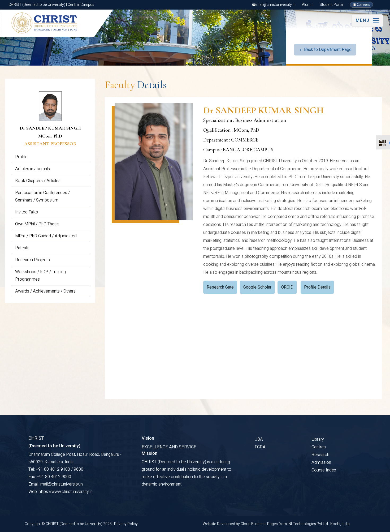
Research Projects (32, 260)
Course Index (323, 470)
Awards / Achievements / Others (45, 291)
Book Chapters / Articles (37, 181)
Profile (21, 157)
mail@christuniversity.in (275, 4)
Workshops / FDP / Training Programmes (40, 275)
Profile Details (317, 287)
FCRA (260, 447)
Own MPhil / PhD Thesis (37, 224)
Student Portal (332, 4)
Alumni (307, 4)
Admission (321, 462)
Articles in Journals (32, 169)
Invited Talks (26, 212)
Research (320, 455)
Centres (318, 447)
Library (317, 439)
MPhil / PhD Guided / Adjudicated (46, 236)
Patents (22, 248)
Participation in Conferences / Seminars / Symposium (42, 196)
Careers (363, 4)
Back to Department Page (327, 49)
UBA (259, 439)
